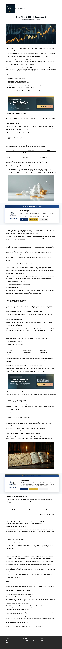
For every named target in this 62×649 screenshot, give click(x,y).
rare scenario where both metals (17, 564)
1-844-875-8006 (13, 218)
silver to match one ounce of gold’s (26, 128)
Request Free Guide (33, 219)
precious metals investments (18, 368)
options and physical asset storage (22, 401)
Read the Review (24, 219)
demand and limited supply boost (18, 79)
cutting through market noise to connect (36, 370)
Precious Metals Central (21, 8)
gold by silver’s (42, 126)
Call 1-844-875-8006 (43, 219)
